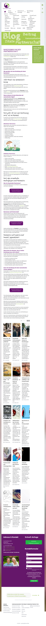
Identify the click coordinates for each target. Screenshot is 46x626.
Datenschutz (24, 614)
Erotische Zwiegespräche (7, 505)
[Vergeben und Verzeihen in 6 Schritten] (7, 412)
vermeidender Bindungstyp (14, 173)
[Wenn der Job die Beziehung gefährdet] (7, 330)
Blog (22, 606)
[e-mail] (42, 12)
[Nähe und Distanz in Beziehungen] (26, 330)
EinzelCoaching (6, 610)
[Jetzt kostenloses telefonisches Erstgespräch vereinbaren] (16, 225)
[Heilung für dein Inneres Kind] (16, 454)
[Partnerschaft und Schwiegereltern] (7, 454)
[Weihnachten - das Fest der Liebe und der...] (16, 412)
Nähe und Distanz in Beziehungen (25, 340)
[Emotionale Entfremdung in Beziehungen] (16, 330)
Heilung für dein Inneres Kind (16, 464)
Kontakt (23, 609)
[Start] (5, 12)
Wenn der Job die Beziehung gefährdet (6, 340)
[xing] (42, 9)
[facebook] (42, 5)
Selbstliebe (21, 205)
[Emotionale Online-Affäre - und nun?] (16, 496)
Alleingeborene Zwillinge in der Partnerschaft (25, 379)
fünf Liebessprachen (18, 119)
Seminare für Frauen (16, 607)
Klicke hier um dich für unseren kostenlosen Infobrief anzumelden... (17, 595)
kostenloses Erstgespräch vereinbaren (34, 542)
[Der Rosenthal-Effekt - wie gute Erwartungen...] (7, 369)
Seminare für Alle (15, 612)
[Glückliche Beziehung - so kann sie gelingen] (16, 369)
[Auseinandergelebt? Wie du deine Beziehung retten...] (26, 496)
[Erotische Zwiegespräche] (7, 496)
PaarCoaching (6, 607)
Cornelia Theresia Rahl (10, 549)
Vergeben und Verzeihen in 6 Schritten (7, 422)
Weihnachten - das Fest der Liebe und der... (16, 422)
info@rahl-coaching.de (10, 547)
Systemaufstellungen (7, 612)
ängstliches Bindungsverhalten (16, 272)
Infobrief (35, 53)
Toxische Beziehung (24, 463)
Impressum (24, 616)
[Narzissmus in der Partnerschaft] (26, 412)
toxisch (8, 91)
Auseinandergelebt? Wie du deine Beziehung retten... (27, 507)
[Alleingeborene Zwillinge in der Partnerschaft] (26, 369)
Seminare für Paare (16, 606)
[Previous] (27, 320)
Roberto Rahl (8, 550)
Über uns (23, 611)
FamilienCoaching (7, 609)
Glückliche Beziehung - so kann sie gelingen (16, 380)
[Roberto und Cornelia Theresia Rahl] (11, 561)
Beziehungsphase (17, 85)
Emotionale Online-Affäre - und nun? (16, 506)
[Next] (29, 320)
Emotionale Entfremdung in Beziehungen (16, 340)
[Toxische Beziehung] (26, 454)
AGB (22, 612)
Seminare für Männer (16, 609)
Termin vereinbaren (25, 607)
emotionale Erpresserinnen (12, 166)
